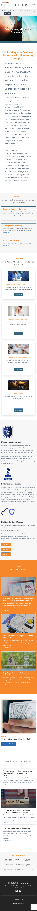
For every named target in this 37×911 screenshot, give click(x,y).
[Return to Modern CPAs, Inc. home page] (18, 882)
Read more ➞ (18, 610)
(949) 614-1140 (18, 887)
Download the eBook (9, 744)
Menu (34, 4)
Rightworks (21, 903)
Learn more (7, 13)
